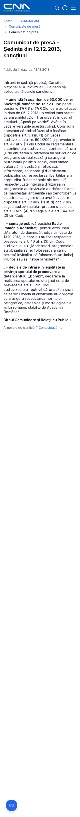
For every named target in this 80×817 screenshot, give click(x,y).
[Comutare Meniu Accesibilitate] (11, 805)
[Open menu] (73, 8)
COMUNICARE (30, 21)
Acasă (8, 21)
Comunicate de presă (24, 26)
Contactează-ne (50, 327)
